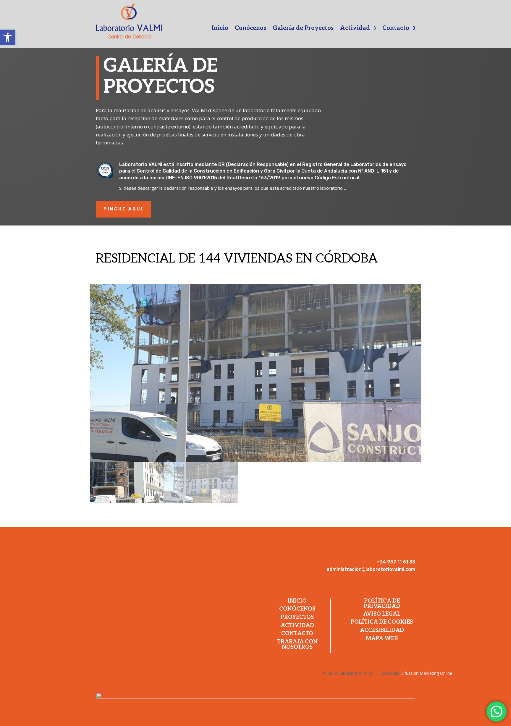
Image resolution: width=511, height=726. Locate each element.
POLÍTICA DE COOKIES (382, 622)
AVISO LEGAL (381, 614)
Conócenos (250, 29)
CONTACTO (297, 633)
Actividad (355, 29)
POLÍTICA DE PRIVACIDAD (382, 603)
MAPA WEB (382, 638)
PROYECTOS (297, 617)
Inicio (220, 29)
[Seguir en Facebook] (384, 552)
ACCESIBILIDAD (382, 630)
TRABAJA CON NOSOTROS (297, 644)
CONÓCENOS (297, 609)
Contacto (395, 29)
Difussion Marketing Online (426, 673)
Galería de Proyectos (303, 29)
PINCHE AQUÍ (123, 209)
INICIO (297, 601)
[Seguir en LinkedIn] (410, 552)
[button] (7, 37)
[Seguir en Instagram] (398, 552)
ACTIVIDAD (297, 625)
